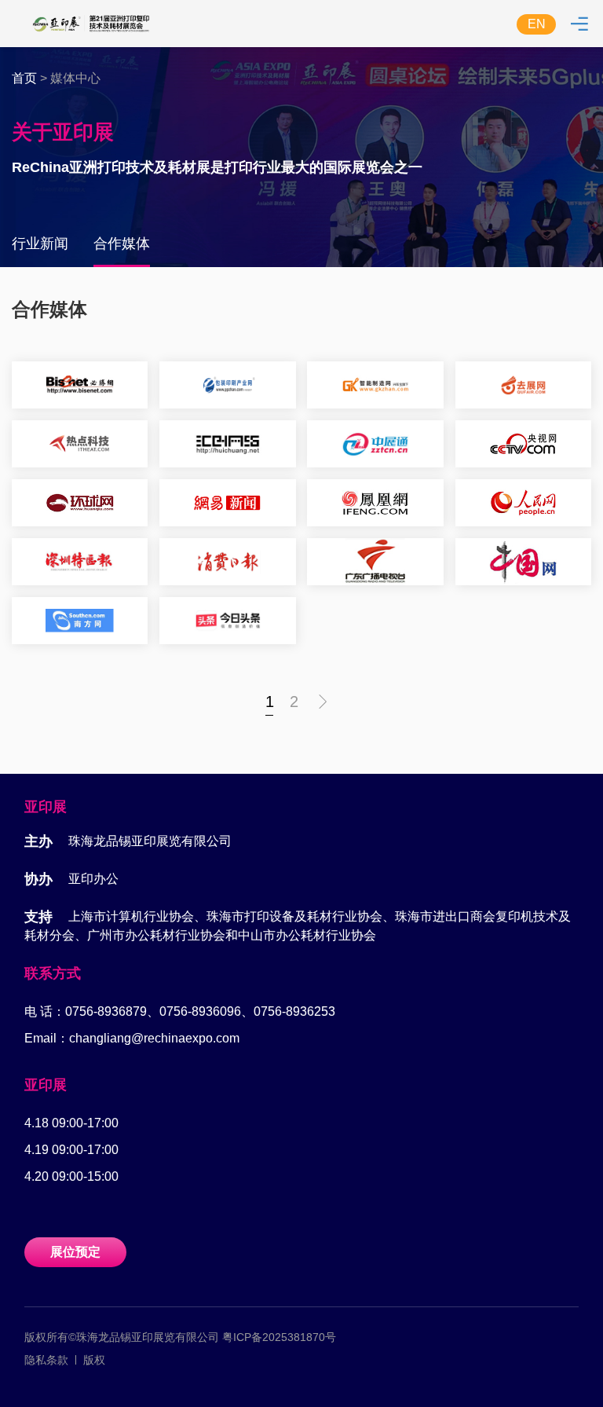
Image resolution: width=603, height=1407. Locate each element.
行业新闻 (40, 243)
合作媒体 (121, 243)
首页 (24, 78)
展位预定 (75, 1252)
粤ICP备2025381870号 (279, 1337)
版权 (94, 1360)
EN (537, 24)
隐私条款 (46, 1360)
